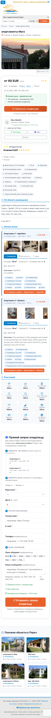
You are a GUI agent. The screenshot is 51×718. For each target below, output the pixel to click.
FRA (7, 560)
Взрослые (10, 490)
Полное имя (11, 516)
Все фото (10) (44, 71)
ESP (41, 556)
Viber (38, 132)
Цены (37, 256)
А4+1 (23, 86)
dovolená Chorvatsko (33, 714)
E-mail (9, 526)
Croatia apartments (34, 712)
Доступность (25, 256)
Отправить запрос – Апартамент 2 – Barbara (25, 370)
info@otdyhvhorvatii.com (32, 704)
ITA (35, 556)
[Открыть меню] (3, 2)
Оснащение (11, 256)
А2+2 (29, 86)
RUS (7, 556)
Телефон (16, 536)
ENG (21, 556)
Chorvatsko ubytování (18, 714)
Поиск (44, 21)
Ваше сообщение (20, 565)
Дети (11, 500)
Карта (26, 137)
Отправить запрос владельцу (27, 602)
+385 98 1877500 (14, 128)
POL (21, 560)
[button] (25, 149)
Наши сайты (23, 712)
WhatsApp (16, 132)
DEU (28, 556)
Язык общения (19, 552)
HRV (14, 560)
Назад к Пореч (9, 157)
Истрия (4, 26)
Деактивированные (10, 712)
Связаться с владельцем (27, 109)
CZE (14, 556)
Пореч (11, 26)
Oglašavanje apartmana (29, 707)
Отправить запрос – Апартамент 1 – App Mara (25, 292)
